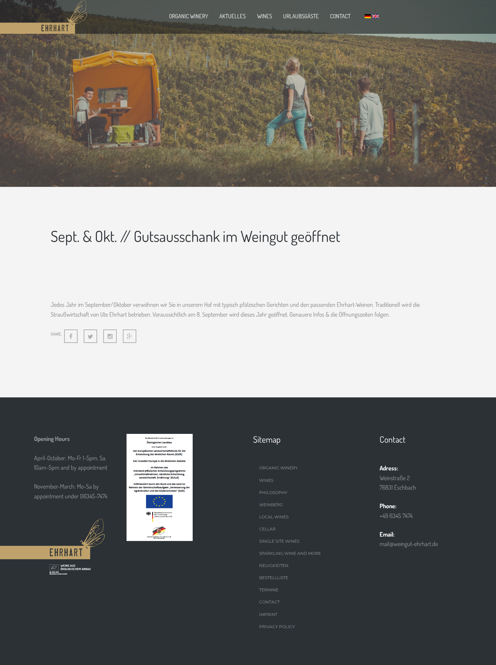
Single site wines (279, 541)
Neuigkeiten (273, 565)
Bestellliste (273, 577)
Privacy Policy (277, 626)
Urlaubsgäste (301, 16)
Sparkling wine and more (290, 553)
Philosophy (273, 492)
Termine (268, 589)
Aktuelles (232, 16)
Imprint (268, 614)
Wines (264, 16)
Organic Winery (188, 16)
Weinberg (271, 504)
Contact (340, 16)
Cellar (267, 529)
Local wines (273, 516)
